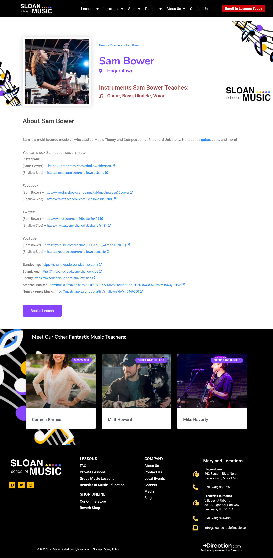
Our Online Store (93, 501)
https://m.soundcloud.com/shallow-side (69, 271)
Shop (132, 9)
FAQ (83, 466)
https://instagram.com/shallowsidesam (79, 166)
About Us (173, 9)
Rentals (151, 9)
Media (149, 491)
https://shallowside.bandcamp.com (70, 264)
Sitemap (97, 549)
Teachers (116, 45)
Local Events (154, 478)
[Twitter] (21, 485)
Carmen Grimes (46, 419)
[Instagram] (30, 485)
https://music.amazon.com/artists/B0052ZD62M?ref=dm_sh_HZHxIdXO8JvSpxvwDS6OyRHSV (113, 285)
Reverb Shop (90, 508)
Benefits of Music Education (102, 485)
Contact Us (199, 9)
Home (103, 45)
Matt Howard (120, 419)
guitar (205, 140)
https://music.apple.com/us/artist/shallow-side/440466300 (96, 291)
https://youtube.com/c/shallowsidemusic (76, 252)
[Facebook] (12, 485)
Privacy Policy (111, 549)
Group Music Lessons (97, 478)
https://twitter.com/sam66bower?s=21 (72, 219)
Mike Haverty (195, 419)
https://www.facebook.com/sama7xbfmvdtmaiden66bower (87, 192)
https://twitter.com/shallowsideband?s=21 (77, 225)
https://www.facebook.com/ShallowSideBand (79, 199)
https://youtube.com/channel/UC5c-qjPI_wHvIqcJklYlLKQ (85, 245)
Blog (148, 498)
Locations (111, 9)
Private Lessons (93, 472)
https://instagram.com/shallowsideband (75, 173)
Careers (150, 485)
